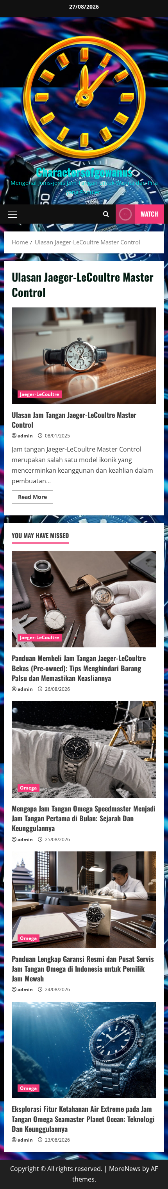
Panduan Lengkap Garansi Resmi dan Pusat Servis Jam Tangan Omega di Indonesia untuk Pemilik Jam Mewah (83, 968)
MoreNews (125, 1168)
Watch (149, 214)
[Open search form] (106, 214)
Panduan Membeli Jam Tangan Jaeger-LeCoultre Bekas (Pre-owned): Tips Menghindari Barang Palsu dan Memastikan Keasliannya (79, 668)
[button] (12, 214)
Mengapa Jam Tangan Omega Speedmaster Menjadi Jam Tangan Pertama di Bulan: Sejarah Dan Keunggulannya (83, 818)
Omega (28, 787)
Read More (35, 498)
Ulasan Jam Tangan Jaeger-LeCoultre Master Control (84, 355)
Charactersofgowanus (84, 172)
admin (25, 435)
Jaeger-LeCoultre (39, 394)
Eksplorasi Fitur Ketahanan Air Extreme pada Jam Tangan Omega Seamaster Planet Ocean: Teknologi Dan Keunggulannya (83, 1118)
